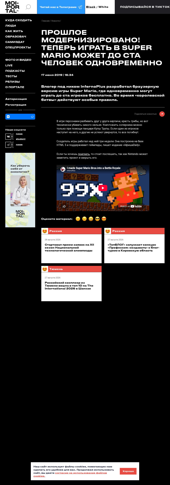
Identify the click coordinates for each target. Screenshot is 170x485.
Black (90, 7)
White (103, 7)
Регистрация (15, 104)
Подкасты (15, 70)
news (19, 134)
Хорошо (128, 471)
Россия (55, 231)
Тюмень (56, 269)
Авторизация (16, 98)
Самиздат (15, 41)
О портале (14, 87)
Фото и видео (18, 59)
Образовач (15, 36)
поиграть (84, 154)
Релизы (12, 81)
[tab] (20, 98)
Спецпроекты (18, 47)
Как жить (14, 31)
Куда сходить (18, 20)
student (20, 139)
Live (8, 65)
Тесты (11, 76)
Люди (10, 25)
